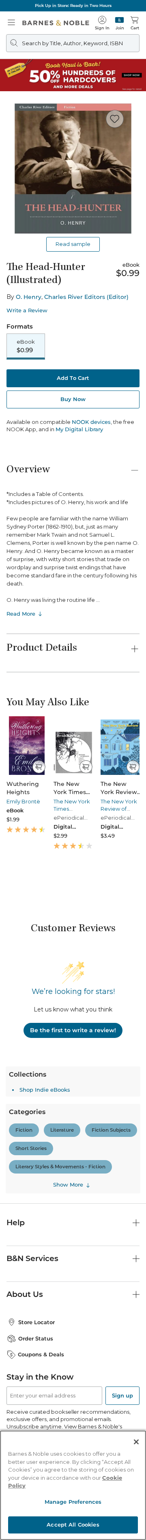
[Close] (136, 1442)
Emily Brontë (23, 801)
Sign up (122, 1395)
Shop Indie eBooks (44, 1089)
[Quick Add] (38, 767)
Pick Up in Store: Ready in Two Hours (73, 5)
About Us (24, 1294)
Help (15, 1222)
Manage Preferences (73, 1501)
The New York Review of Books (119, 808)
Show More (68, 1185)
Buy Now (73, 399)
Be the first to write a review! (73, 1030)
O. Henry (28, 297)
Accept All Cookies (73, 1524)
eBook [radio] (26, 346)
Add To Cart (73, 378)
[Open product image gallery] (73, 168)
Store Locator (36, 1322)
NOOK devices (91, 422)
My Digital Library (79, 429)
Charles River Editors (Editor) (86, 297)
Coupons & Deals (41, 1354)
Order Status (35, 1338)
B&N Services (32, 1258)
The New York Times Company (72, 808)
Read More (20, 613)
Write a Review (26, 310)
